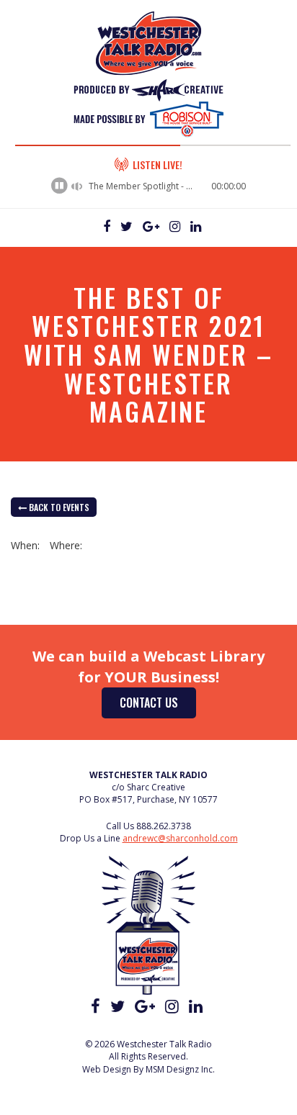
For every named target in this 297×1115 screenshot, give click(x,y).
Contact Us (149, 702)
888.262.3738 (163, 826)
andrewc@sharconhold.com (180, 838)
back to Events (58, 507)
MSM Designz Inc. (180, 1069)
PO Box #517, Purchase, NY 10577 (148, 799)
